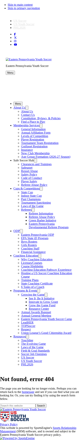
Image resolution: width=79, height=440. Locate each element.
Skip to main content (20, 4)
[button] (10, 73)
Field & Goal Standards (35, 350)
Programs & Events (25, 290)
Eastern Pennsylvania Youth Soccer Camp (46, 319)
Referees (26, 209)
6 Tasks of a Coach (32, 287)
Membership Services (26, 125)
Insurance (27, 149)
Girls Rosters (29, 245)
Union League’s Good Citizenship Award (46, 332)
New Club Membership (35, 153)
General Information (33, 129)
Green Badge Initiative (42, 220)
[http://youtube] (15, 44)
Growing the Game (32, 294)
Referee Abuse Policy (34, 184)
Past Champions (31, 199)
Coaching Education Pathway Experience (46, 269)
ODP (16, 231)
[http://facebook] (15, 34)
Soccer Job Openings (34, 354)
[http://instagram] (15, 41)
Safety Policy (29, 174)
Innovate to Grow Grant (43, 301)
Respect (26, 329)
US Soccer (19, 20)
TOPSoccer (28, 326)
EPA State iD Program (34, 238)
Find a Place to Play (33, 121)
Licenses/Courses (31, 262)
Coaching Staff (30, 248)
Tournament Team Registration (39, 143)
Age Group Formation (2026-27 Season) (45, 156)
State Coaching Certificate (37, 283)
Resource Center (39, 308)
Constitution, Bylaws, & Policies (41, 118)
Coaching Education (25, 255)
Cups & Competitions (26, 188)
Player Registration (32, 139)
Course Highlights (32, 266)
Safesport (26, 167)
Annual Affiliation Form (35, 132)
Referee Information (41, 213)
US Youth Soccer (23, 24)
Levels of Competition (34, 136)
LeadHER (27, 322)
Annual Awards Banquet (36, 312)
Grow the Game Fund (42, 305)
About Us (19, 107)
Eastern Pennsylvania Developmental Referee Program (48, 225)
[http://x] (15, 37)
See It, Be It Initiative (41, 298)
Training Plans (30, 280)
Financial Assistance (33, 252)
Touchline (27, 340)
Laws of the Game (32, 206)
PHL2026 (19, 27)
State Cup (27, 192)
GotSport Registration (34, 146)
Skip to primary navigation (24, 8)
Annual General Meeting (36, 315)
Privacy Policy (9, 424)
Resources (19, 336)
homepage (28, 392)
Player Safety (29, 181)
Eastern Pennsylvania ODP (37, 234)
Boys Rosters (29, 241)
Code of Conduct (31, 178)
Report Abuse (29, 171)
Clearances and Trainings (36, 164)
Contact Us (28, 114)
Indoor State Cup (31, 195)
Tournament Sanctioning (36, 202)
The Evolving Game (33, 343)
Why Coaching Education (37, 259)
